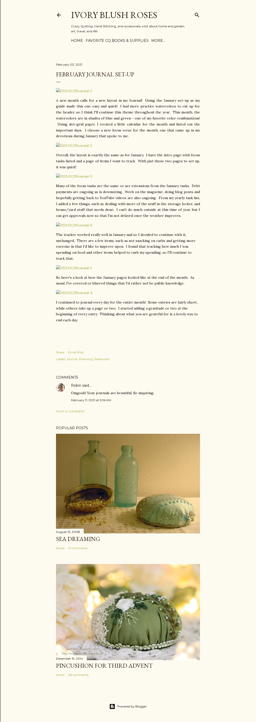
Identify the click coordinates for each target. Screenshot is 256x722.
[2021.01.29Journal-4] (74, 293)
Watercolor (102, 359)
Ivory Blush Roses (114, 15)
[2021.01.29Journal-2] (74, 145)
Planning (85, 359)
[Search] (197, 14)
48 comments (78, 675)
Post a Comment (70, 411)
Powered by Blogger (132, 706)
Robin (76, 385)
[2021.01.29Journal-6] (74, 225)
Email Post (76, 352)
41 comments (78, 548)
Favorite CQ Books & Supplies (117, 40)
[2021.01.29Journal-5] (74, 176)
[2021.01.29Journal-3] (74, 91)
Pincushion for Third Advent (104, 665)
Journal (72, 359)
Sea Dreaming (78, 539)
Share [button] (60, 352)
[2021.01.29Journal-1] (74, 268)
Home (77, 40)
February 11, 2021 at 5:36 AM (91, 400)
